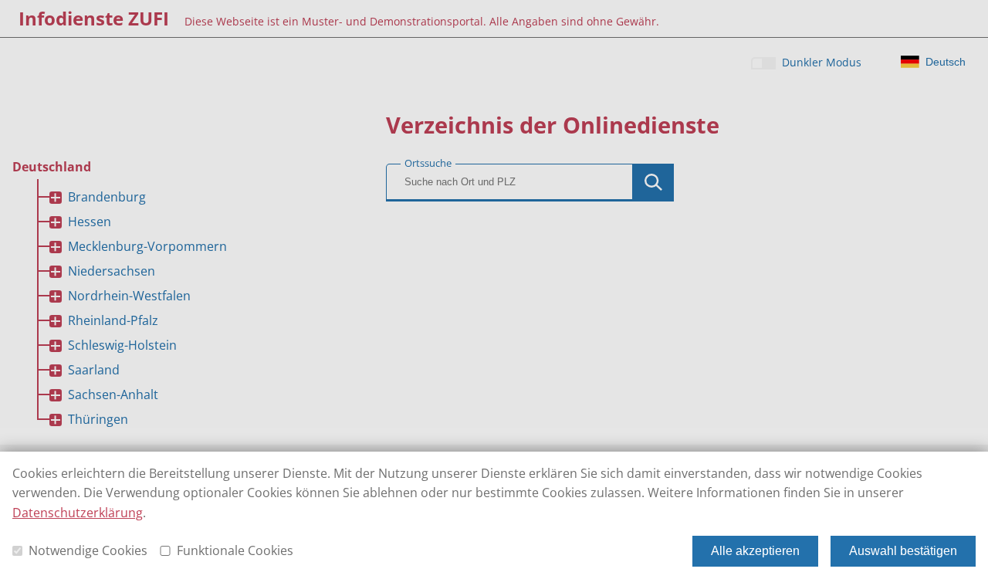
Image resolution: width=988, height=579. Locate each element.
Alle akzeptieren (755, 550)
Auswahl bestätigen (903, 550)
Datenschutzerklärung (77, 512)
